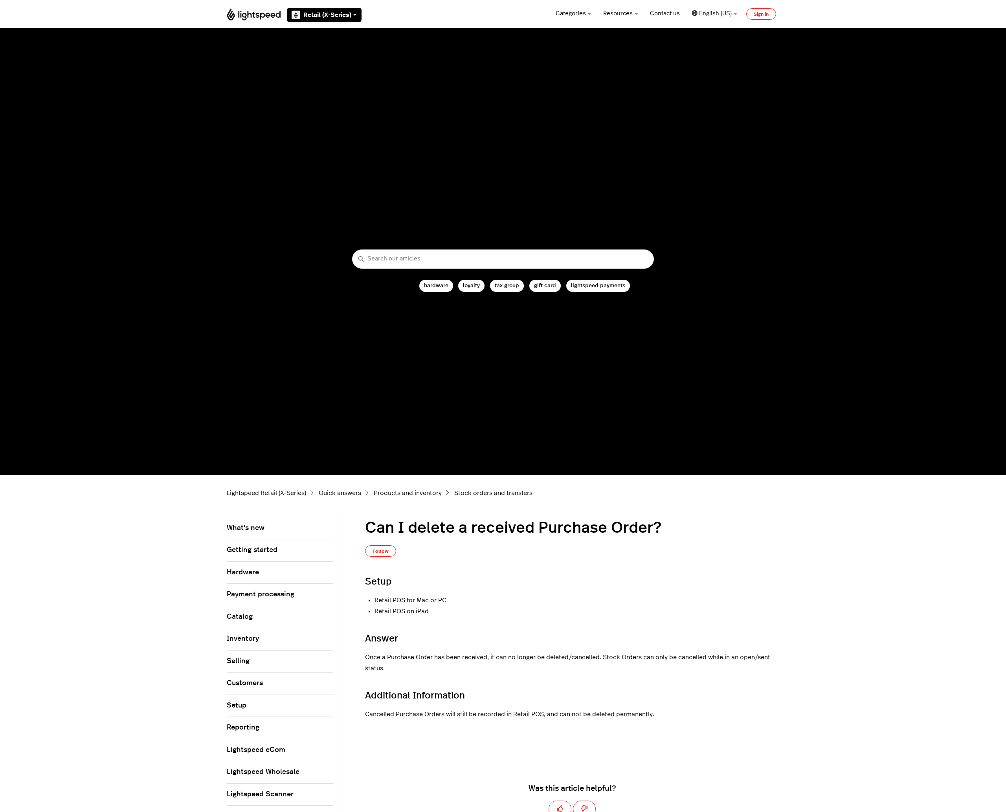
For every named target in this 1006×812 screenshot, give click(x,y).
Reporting (243, 727)
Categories (571, 13)
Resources (618, 13)
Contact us (665, 13)
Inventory (243, 638)
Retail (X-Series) (327, 15)
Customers (245, 683)
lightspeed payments (598, 285)
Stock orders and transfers (493, 493)
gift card (545, 285)
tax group (507, 285)
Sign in (761, 14)
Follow (381, 551)
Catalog (240, 616)
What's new (245, 528)
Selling (238, 661)
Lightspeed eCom (256, 749)
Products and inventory (408, 493)
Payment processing (260, 594)
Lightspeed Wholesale (263, 771)
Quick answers (340, 493)
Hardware (243, 572)
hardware (436, 285)
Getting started (252, 550)
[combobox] (503, 259)
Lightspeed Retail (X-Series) (266, 493)
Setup (236, 705)
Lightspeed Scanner (260, 794)
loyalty (471, 285)
